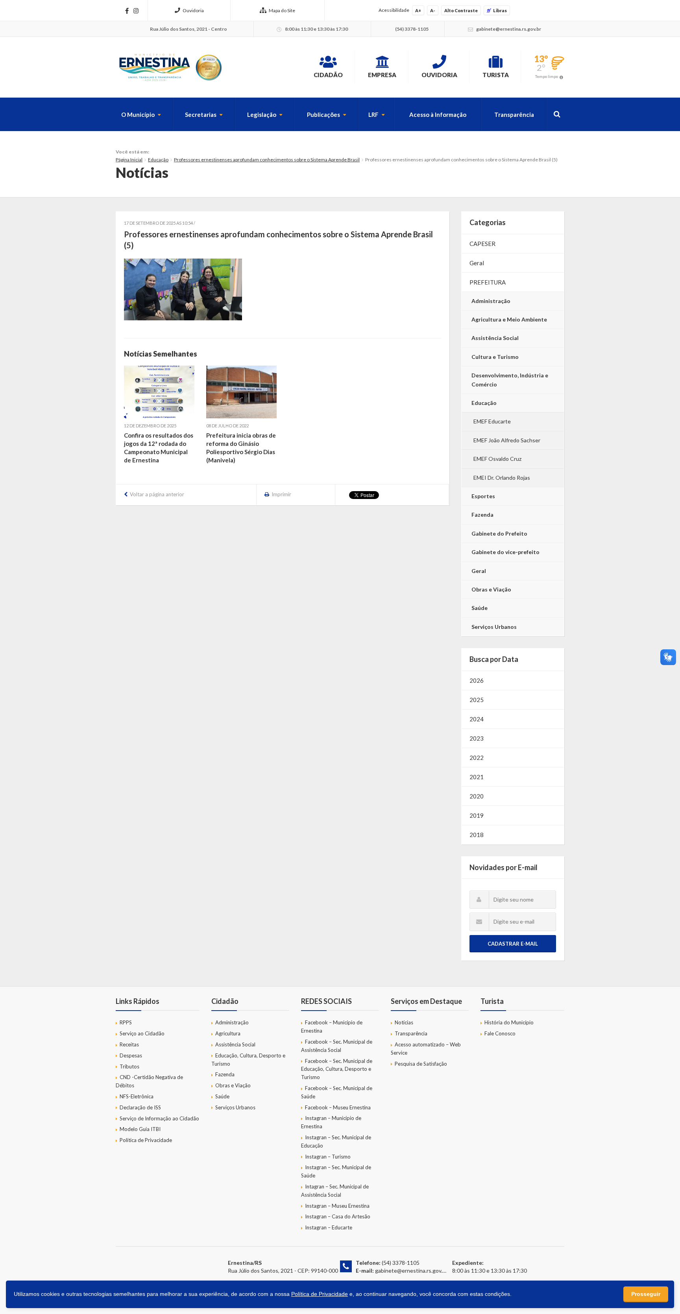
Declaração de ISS (140, 1107)
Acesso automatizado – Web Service (426, 1048)
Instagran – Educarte (328, 1227)
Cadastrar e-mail (513, 944)
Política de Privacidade (146, 1140)
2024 (476, 719)
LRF (373, 114)
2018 (476, 834)
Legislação (261, 114)
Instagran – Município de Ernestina (331, 1122)
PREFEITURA (487, 282)
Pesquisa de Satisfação (421, 1064)
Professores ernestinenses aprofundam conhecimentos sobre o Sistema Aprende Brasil (267, 160)
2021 (476, 776)
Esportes (483, 496)
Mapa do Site (282, 10)
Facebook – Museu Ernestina (338, 1107)
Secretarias (200, 114)
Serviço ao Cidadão (142, 1033)
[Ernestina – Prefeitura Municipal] (170, 67)
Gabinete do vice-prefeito (505, 552)
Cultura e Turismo (495, 356)
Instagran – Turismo (328, 1156)
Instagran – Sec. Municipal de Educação (336, 1141)
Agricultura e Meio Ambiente (509, 319)
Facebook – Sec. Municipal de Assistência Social (336, 1046)
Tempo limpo (546, 76)
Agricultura (227, 1033)
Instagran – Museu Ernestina (337, 1206)
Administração (490, 301)
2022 (476, 757)
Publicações (323, 114)
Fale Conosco (500, 1033)
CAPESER (482, 243)
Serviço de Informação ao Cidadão (159, 1118)
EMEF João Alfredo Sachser (506, 440)
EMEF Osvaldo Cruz (497, 458)
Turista (495, 74)
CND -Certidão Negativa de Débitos (149, 1081)
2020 (476, 796)
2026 (476, 680)
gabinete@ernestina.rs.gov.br (411, 1270)
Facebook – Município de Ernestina (331, 1026)
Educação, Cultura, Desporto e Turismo (248, 1059)
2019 (476, 815)
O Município (138, 114)
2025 (476, 699)
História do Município (509, 1022)
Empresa (382, 74)
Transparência (514, 114)
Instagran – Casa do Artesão (337, 1216)
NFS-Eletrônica (136, 1096)
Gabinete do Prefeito (499, 533)
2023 (476, 738)
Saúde (479, 607)
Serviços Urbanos (494, 626)
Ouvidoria (193, 10)
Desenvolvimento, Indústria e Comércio (509, 379)
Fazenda (482, 514)
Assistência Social (495, 338)
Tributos (129, 1066)
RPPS (126, 1022)
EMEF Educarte (492, 421)
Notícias (404, 1022)
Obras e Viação (491, 589)
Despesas (131, 1055)
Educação (158, 160)
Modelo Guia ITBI (140, 1129)
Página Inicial (129, 160)
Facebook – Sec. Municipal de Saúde (336, 1092)
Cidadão (328, 74)
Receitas (129, 1044)
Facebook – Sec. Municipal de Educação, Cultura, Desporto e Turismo (336, 1069)
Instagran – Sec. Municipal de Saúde (336, 1171)
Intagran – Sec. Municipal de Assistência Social (335, 1190)
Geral (476, 262)
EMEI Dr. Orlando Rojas (501, 477)
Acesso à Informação (437, 114)
